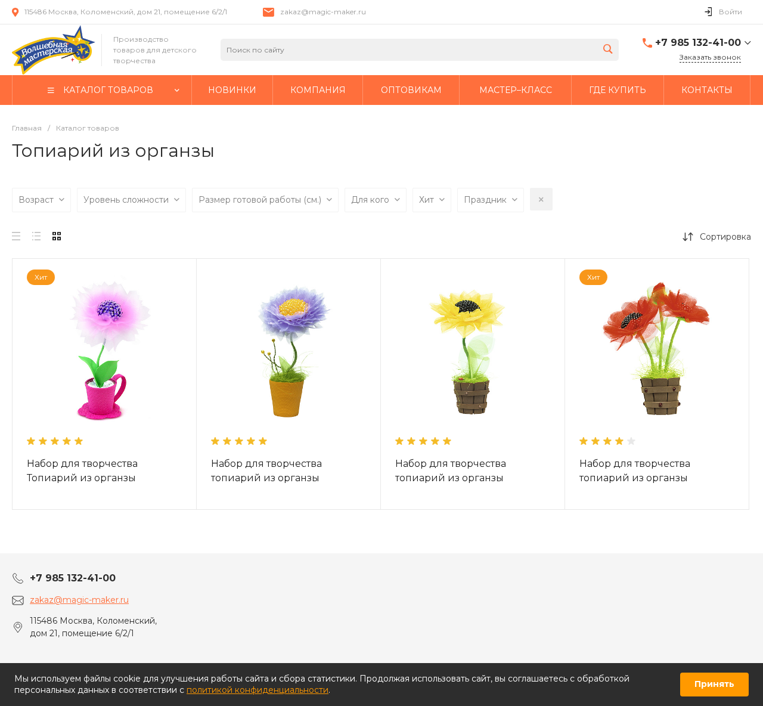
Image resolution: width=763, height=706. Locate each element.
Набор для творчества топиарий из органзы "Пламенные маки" (634, 478)
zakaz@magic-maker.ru (323, 11)
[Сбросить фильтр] (541, 199)
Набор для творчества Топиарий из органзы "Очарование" (82, 478)
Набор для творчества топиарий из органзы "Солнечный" (450, 478)
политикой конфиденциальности (257, 690)
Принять (714, 684)
